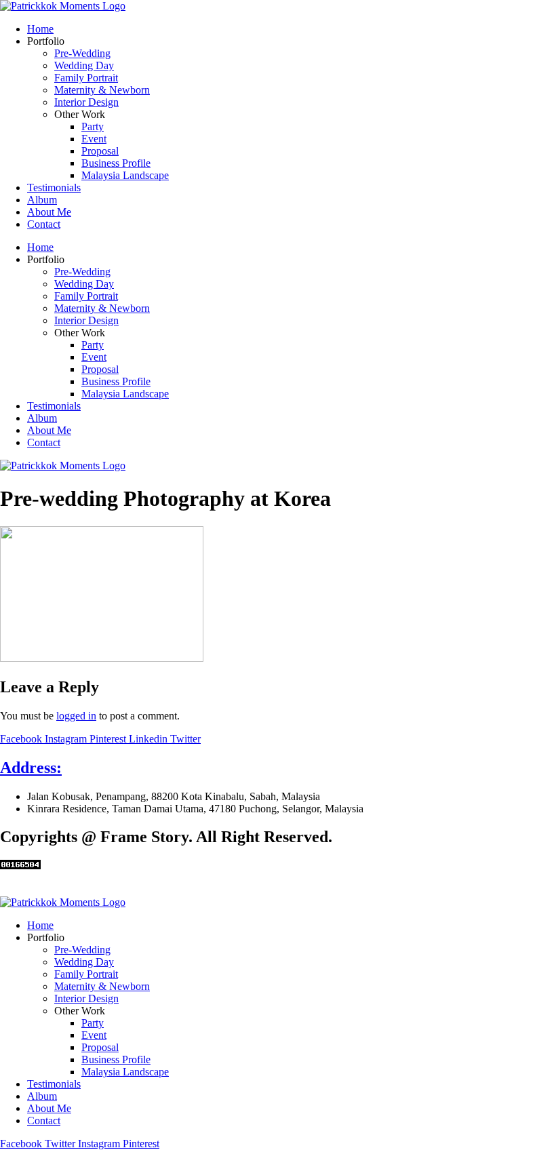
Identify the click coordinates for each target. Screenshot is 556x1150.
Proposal (100, 151)
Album (42, 199)
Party (92, 126)
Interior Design (86, 102)
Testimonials (54, 187)
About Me (49, 212)
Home (40, 29)
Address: (31, 767)
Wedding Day (84, 65)
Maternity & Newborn (102, 90)
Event (93, 138)
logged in (76, 715)
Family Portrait (86, 77)
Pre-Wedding (82, 53)
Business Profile (116, 163)
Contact (43, 224)
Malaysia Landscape (125, 175)
